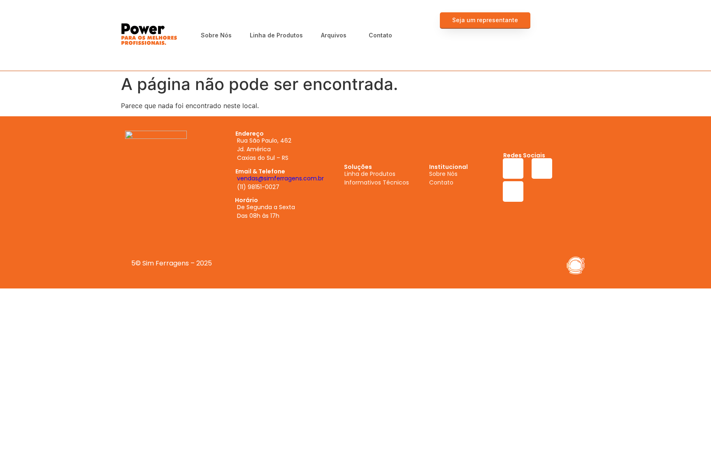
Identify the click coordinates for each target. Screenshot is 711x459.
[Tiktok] (572, 45)
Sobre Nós (216, 35)
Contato (380, 35)
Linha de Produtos (276, 35)
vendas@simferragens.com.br (280, 178)
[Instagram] (572, 22)
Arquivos (333, 35)
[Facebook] (549, 22)
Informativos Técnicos (376, 182)
